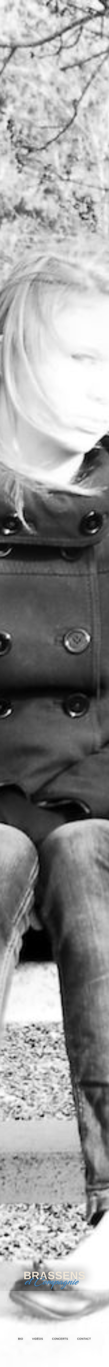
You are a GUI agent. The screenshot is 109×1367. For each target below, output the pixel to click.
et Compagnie (51, 1282)
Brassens (54, 1272)
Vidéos (37, 1338)
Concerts (60, 1338)
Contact (84, 1338)
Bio (20, 1338)
